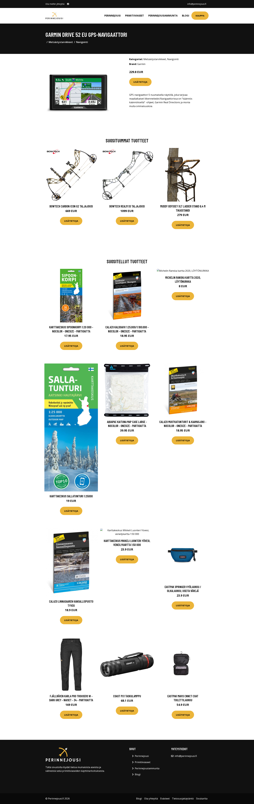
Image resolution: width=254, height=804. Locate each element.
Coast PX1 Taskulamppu (127, 696)
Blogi (185, 15)
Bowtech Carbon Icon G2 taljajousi (71, 206)
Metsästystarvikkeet (61, 42)
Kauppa (200, 15)
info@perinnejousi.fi (196, 4)
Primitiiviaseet (134, 15)
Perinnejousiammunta (163, 15)
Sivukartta (201, 798)
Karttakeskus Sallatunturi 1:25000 (71, 496)
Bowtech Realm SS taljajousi (127, 206)
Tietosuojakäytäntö (183, 798)
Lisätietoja (140, 81)
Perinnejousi (112, 15)
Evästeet (165, 798)
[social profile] (68, 4)
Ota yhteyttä (151, 798)
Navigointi (82, 42)
